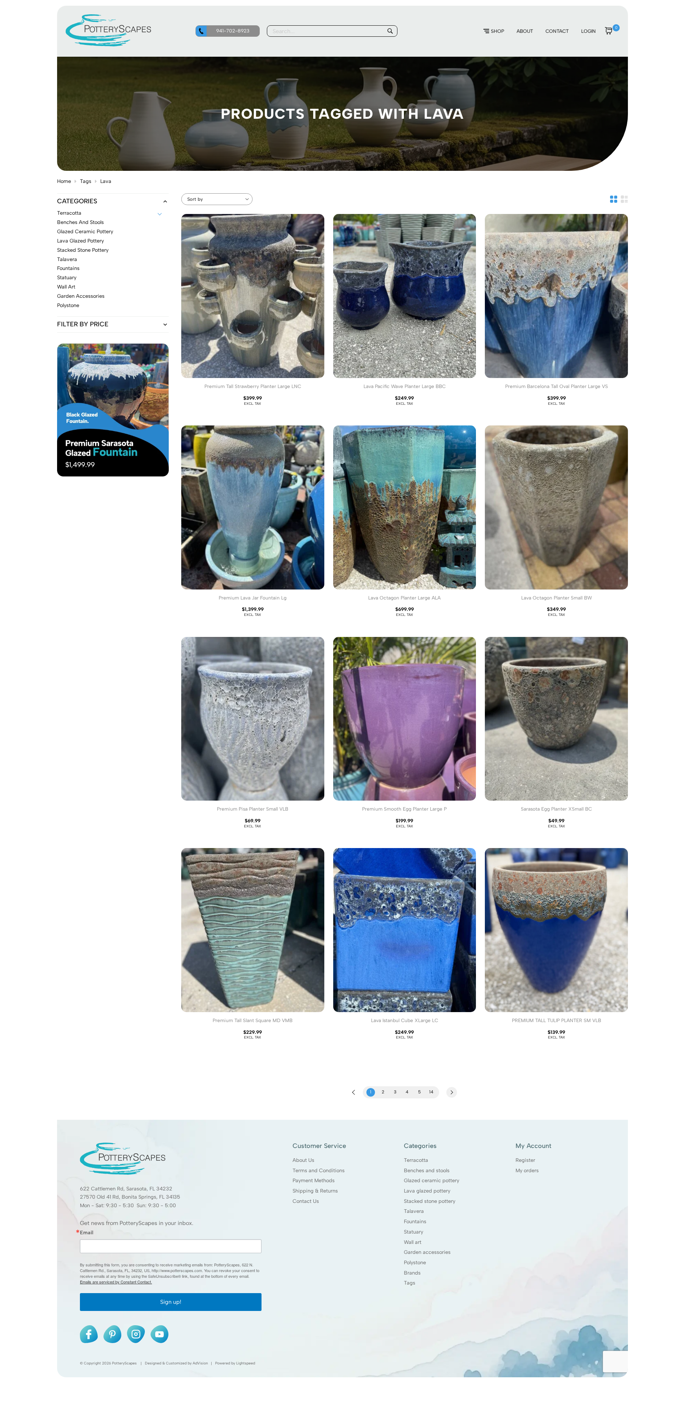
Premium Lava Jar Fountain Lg (252, 598)
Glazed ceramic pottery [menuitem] (431, 1180)
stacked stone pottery (82, 250)
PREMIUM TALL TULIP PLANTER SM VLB (556, 1020)
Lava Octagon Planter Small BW (556, 598)
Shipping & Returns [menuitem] (315, 1191)
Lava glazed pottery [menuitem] (427, 1191)
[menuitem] (494, 31)
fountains (68, 268)
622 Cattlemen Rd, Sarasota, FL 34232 (126, 1188)
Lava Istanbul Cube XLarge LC (404, 1020)
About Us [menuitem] (303, 1160)
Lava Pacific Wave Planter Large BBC (405, 386)
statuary (66, 278)
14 (431, 1091)
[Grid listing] (613, 199)
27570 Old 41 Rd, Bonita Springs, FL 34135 (130, 1197)
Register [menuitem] (525, 1160)
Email (86, 1232)
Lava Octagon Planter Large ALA (404, 598)
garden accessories (81, 296)
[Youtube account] (159, 1334)
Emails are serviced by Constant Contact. (116, 1282)
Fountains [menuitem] (415, 1221)
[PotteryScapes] (108, 44)
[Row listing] (624, 199)
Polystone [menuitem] (415, 1262)
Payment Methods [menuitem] (314, 1180)
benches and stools (80, 222)
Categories (77, 201)
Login (588, 31)
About (525, 31)
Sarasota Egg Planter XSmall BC (556, 809)
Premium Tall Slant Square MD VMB (253, 1020)
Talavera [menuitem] (414, 1211)
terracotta (69, 213)
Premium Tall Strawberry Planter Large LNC (252, 386)
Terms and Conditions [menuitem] (319, 1170)
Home (64, 181)
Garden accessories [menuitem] (427, 1252)
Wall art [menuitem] (412, 1242)
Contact (557, 31)
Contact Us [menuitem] (306, 1201)
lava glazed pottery (80, 241)
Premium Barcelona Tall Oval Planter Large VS (556, 386)
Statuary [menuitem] (413, 1232)
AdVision (200, 1363)
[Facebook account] (89, 1334)
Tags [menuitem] (409, 1283)
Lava (105, 181)
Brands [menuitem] (412, 1272)
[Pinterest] (112, 1334)
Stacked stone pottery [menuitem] (429, 1201)
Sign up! (170, 1301)
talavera (67, 259)
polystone (68, 305)
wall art (66, 287)
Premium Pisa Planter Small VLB (252, 809)
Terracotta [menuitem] (416, 1160)
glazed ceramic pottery (85, 232)
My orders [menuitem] (527, 1170)
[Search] (390, 31)
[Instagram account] (136, 1334)
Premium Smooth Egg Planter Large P (404, 809)
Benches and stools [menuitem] (427, 1170)
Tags (85, 181)
